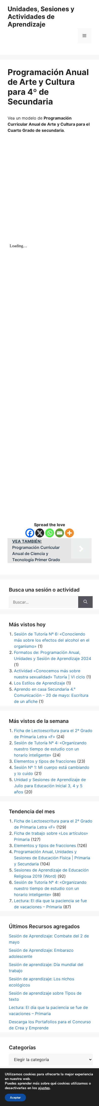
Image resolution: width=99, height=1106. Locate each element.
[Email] (59, 532)
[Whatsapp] (49, 532)
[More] (69, 532)
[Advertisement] (49, 189)
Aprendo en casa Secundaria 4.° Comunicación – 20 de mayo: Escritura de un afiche (51, 695)
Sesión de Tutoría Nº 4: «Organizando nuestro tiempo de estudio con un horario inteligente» (50, 749)
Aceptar (15, 1098)
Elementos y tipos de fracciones (45, 761)
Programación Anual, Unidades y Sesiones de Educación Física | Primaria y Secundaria (52, 857)
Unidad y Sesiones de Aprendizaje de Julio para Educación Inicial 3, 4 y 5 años (50, 785)
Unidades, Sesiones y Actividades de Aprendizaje (41, 16)
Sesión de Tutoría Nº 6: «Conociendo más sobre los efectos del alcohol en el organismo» (51, 640)
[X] (39, 532)
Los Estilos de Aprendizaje (39, 683)
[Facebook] (29, 532)
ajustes (44, 1088)
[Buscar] (85, 602)
